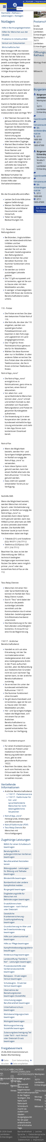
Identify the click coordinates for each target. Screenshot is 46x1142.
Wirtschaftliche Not (11, 47)
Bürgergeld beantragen (14, 889)
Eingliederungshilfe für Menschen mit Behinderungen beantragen (16, 896)
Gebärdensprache (36, 1134)
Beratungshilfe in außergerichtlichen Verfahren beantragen (17, 854)
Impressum (40, 1)
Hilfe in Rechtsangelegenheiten (16, 27)
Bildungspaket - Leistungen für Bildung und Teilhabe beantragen (16, 871)
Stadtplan (4, 1082)
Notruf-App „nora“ (13, 816)
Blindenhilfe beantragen (15, 878)
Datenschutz (24, 1139)
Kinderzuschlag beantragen (16, 954)
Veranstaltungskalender (5, 1077)
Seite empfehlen (20, 1063)
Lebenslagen (7, 15)
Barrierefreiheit (25, 1131)
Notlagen (19, 15)
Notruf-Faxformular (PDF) (16, 824)
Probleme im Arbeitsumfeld (14, 39)
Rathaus (16, 13)
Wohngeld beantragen (14, 1021)
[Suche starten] (44, 8)
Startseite (5, 13)
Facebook (14, 1084)
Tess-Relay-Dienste (13, 827)
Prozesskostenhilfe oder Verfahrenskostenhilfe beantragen (15, 969)
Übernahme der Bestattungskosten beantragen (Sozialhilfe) (15, 993)
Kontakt (29, 1)
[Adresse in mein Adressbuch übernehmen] (35, 94)
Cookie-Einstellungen (29, 1137)
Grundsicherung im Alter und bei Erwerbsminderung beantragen (17, 929)
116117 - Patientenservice (20, 794)
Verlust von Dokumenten (13, 43)
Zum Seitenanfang (20, 1060)
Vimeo (13, 1089)
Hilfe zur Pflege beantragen (16, 943)
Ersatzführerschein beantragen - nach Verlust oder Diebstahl (16, 906)
